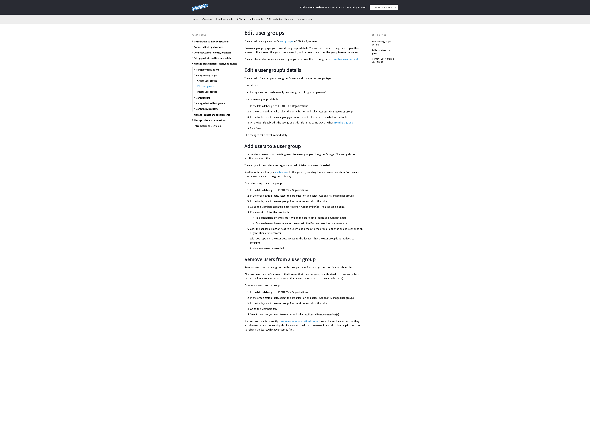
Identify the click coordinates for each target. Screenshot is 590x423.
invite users (281, 172)
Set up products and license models (212, 58)
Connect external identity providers (212, 52)
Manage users (203, 97)
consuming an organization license (298, 321)
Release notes (304, 19)
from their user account (344, 59)
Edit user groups (205, 86)
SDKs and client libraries (280, 19)
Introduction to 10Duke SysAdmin (211, 41)
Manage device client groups (210, 103)
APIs (239, 19)
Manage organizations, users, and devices (215, 63)
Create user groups (207, 80)
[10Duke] (200, 11)
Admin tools (256, 19)
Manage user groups (206, 74)
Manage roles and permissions (210, 120)
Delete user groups (207, 91)
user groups (286, 41)
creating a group (343, 122)
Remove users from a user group (383, 60)
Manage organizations (207, 69)
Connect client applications (208, 47)
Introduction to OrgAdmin (208, 125)
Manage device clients (207, 108)
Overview (207, 19)
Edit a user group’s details (381, 43)
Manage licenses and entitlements (212, 114)
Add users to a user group (381, 52)
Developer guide (224, 19)
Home (195, 19)
